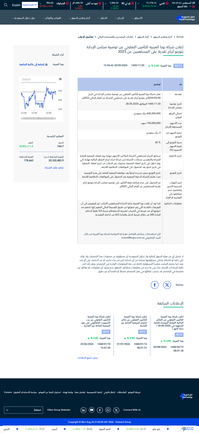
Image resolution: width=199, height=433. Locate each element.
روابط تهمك (67, 392)
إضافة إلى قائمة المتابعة (31, 64)
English (16, 5)
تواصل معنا (80, 392)
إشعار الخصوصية (94, 392)
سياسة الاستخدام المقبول (25, 392)
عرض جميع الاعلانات (87, 358)
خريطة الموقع (134, 392)
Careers (8, 392)
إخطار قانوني (109, 392)
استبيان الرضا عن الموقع (50, 392)
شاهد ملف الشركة (54, 168)
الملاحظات (122, 392)
